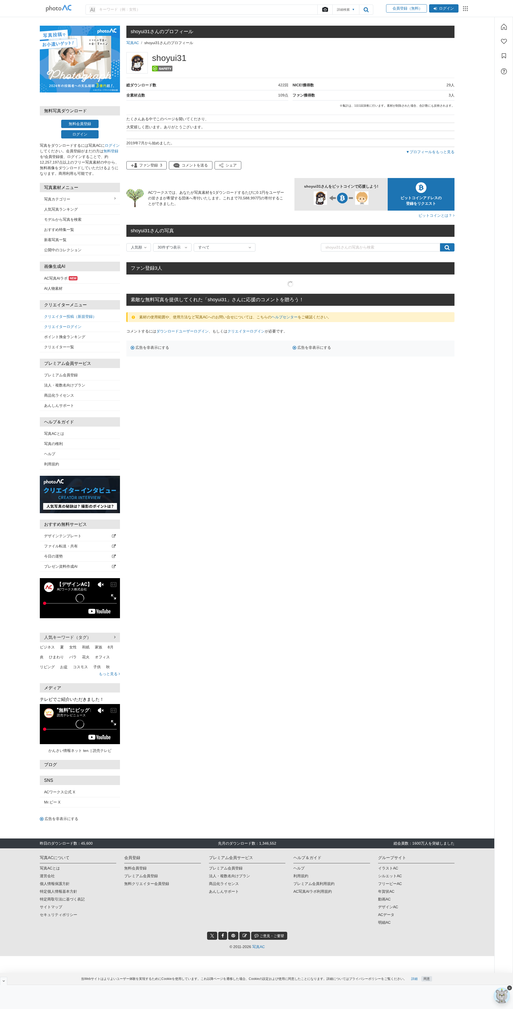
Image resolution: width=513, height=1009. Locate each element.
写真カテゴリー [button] (57, 199)
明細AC (384, 922)
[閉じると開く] (3, 981)
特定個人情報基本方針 (58, 891)
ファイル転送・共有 (61, 546)
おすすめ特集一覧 (59, 229)
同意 (426, 979)
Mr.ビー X (52, 802)
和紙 (86, 647)
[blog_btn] (244, 936)
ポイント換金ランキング (64, 337)
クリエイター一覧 (59, 347)
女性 (73, 647)
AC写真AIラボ (60, 278)
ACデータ (386, 915)
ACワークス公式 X (59, 792)
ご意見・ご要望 (271, 936)
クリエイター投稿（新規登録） (70, 316)
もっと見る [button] (109, 674)
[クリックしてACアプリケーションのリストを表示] (465, 8)
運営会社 (47, 876)
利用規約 (51, 464)
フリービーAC (390, 884)
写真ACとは (54, 433)
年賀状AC (386, 891)
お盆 (64, 667)
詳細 (414, 979)
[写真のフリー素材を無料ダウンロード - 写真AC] (59, 8)
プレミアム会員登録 (61, 375)
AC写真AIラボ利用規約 (312, 891)
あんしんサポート (59, 405)
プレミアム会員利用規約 (314, 884)
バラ (73, 657)
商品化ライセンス (59, 395)
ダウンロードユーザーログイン (182, 331)
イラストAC (388, 868)
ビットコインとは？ (435, 215)
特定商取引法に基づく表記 (62, 899)
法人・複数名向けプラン (64, 385)
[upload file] (324, 9)
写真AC (132, 43)
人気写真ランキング (61, 209)
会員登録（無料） (406, 8)
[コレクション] (504, 56)
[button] (228, 165)
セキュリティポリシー (58, 915)
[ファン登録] (504, 41)
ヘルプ (49, 454)
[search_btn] (366, 9)
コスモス (80, 667)
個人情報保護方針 (55, 884)
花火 (86, 657)
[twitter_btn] (212, 936)
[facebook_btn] (222, 936)
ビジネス (47, 647)
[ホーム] (504, 27)
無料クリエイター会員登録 (146, 884)
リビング (47, 667)
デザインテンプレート (62, 536)
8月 (111, 647)
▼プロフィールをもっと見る (430, 152)
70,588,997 (247, 198)
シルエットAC (390, 876)
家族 (98, 647)
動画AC (384, 899)
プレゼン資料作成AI (60, 566)
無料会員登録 (80, 124)
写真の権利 (53, 444)
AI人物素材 (53, 288)
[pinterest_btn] (233, 936)
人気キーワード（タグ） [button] (67, 637)
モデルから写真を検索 (62, 219)
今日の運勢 (53, 556)
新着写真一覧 (55, 240)
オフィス (102, 657)
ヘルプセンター (284, 317)
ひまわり (56, 657)
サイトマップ (51, 907)
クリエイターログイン (62, 326)
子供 (97, 667)
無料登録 (110, 151)
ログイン (446, 8)
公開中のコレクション (62, 250)
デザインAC (388, 907)
